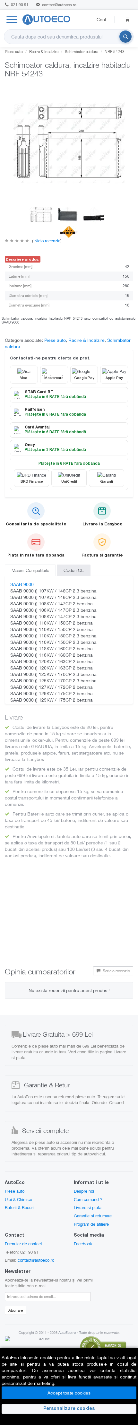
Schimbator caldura (81, 51)
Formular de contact (23, 1243)
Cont (101, 19)
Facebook (83, 1243)
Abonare (15, 1310)
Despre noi (84, 1191)
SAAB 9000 (22, 584)
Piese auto (14, 51)
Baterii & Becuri (19, 1207)
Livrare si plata (87, 1207)
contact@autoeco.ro (59, 4)
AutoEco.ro (67, 1332)
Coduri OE (74, 570)
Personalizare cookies (69, 1409)
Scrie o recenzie (116, 970)
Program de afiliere (91, 1224)
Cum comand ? (88, 1199)
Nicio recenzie (46, 240)
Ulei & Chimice (18, 1199)
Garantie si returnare (93, 1215)
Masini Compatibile (30, 570)
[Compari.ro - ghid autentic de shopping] (103, 1347)
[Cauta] (125, 36)
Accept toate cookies (69, 1392)
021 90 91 (19, 4)
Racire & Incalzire (43, 51)
